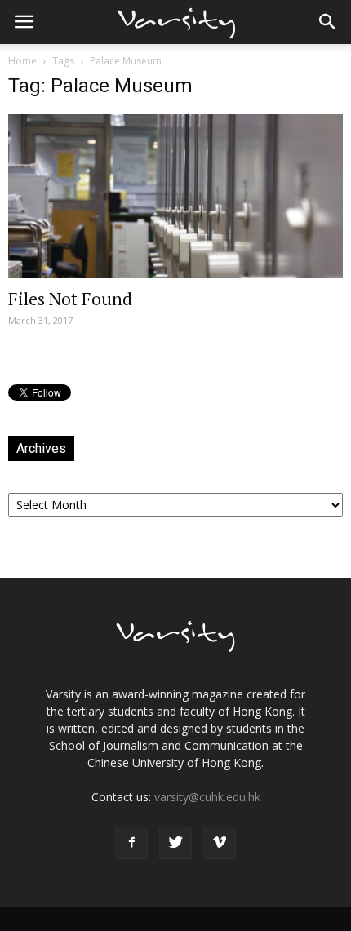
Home (22, 61)
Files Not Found (70, 298)
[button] (328, 22)
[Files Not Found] (175, 196)
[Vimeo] (219, 843)
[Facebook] (131, 843)
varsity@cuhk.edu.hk (207, 797)
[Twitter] (175, 843)
